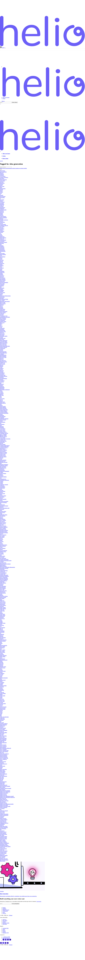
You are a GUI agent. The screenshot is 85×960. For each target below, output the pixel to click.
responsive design (3, 242)
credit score (2, 718)
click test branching (4, 757)
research (1, 227)
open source (2, 333)
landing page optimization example (7, 796)
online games (2, 615)
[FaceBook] (6, 940)
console (1, 702)
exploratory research (4, 484)
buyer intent (2, 811)
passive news (2, 667)
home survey (2, 512)
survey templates (3, 749)
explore (1, 483)
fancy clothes (2, 649)
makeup (1, 585)
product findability (3, 730)
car (0, 633)
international (2, 658)
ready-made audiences (4, 753)
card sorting (2, 253)
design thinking (3, 237)
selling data (2, 783)
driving (1, 629)
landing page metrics (4, 792)
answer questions (3, 502)
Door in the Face (3, 345)
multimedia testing (3, 514)
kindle (1, 697)
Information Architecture (5, 389)
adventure (2, 686)
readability (2, 290)
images (1, 767)
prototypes (2, 263)
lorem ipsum (2, 292)
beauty (1, 672)
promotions (2, 424)
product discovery (3, 763)
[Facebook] (3, 943)
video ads (2, 731)
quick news (2, 700)
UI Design (2, 313)
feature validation (3, 842)
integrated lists (3, 587)
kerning (1, 261)
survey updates (3, 528)
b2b (0, 829)
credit (1, 713)
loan (1, 619)
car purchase (2, 627)
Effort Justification (3, 340)
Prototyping (2, 296)
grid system (2, 283)
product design (3, 319)
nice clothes (2, 651)
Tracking (1, 314)
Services (4, 913)
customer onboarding (4, 814)
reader (1, 696)
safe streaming (3, 637)
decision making (3, 456)
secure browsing (3, 706)
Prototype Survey (3, 453)
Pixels (1, 294)
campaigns (2, 417)
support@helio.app (6, 938)
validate (1, 472)
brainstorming (2, 251)
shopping (2, 426)
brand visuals (2, 839)
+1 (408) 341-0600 (6, 936)
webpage (2, 393)
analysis (1, 221)
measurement (2, 491)
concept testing (3, 224)
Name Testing (2, 431)
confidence (2, 673)
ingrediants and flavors (4, 480)
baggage (1, 664)
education (2, 243)
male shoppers (3, 640)
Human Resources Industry (5, 563)
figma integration (3, 769)
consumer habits (3, 853)
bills (1, 715)
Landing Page (2, 439)
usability (1, 195)
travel (1, 657)
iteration (1, 218)
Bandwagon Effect (3, 342)
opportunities (2, 486)
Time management (3, 311)
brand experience (3, 179)
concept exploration (4, 827)
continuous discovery (4, 823)
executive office (3, 562)
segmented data (3, 740)
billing (1, 540)
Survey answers (3, 534)
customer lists (2, 573)
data (1, 286)
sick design (2, 537)
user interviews (3, 360)
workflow (2, 553)
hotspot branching (3, 756)
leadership (2, 208)
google (1, 780)
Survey (1, 305)
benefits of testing (3, 802)
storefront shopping (4, 677)
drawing (1, 365)
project (1, 538)
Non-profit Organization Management (7, 567)
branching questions (4, 530)
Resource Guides (5, 922)
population (2, 228)
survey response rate (4, 758)
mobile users (2, 725)
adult (1, 676)
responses (2, 762)
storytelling (2, 598)
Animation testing (3, 836)
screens (1, 369)
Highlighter (2, 387)
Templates (2, 427)
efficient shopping (3, 645)
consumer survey (3, 852)
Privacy (3, 930)
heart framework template (5, 790)
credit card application (4, 716)
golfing (1, 684)
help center (2, 186)
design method (3, 254)
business (1, 379)
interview (2, 358)
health (1, 620)
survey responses (3, 745)
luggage (1, 665)
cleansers (2, 584)
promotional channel (4, 505)
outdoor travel (2, 680)
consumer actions (3, 848)
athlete (1, 694)
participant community (4, 576)
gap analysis (2, 857)
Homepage (2, 388)
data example (2, 787)
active (1, 624)
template (1, 371)
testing (1, 264)
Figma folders (2, 771)
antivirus (1, 638)
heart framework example (5, 786)
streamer (1, 636)
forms (1, 269)
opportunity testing (3, 844)
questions (2, 377)
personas (1, 552)
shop (1, 678)
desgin (1, 405)
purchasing (2, 496)
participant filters (3, 738)
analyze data (2, 493)
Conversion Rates (3, 341)
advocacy (2, 359)
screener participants (4, 575)
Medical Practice (3, 566)
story (1, 554)
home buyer (2, 618)
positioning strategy (4, 465)
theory (1, 323)
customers (2, 175)
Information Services (4, 568)
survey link (2, 589)
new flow (2, 524)
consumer (2, 381)
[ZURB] (42, 15)
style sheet (2, 339)
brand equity (2, 401)
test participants (3, 558)
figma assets (2, 770)
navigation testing (3, 834)
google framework (3, 785)
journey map (2, 847)
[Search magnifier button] (84, 49)
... (0, 169)
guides (1, 185)
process (1, 223)
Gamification (2, 348)
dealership (2, 634)
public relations (3, 582)
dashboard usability (4, 855)
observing (2, 332)
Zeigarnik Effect (3, 351)
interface (1, 394)
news (1, 668)
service (1, 399)
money (1, 500)
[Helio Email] (3, 940)
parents (1, 710)
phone (1, 711)
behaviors (2, 210)
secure (1, 705)
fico (0, 721)
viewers (1, 539)
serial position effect (4, 409)
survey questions (3, 171)
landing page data (3, 795)
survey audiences (3, 759)
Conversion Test (3, 441)
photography (2, 604)
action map (2, 849)
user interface (2, 256)
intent (1, 494)
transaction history (3, 544)
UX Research (5, 911)
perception (2, 178)
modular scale (2, 338)
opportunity (2, 248)
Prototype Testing (3, 452)
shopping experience (4, 464)
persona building (3, 476)
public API (2, 741)
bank (1, 611)
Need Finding (2, 444)
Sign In (3, 101)
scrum (1, 367)
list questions (2, 170)
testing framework (3, 799)
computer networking (4, 559)
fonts (1, 266)
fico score (2, 722)
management (2, 207)
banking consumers (4, 858)
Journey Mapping (3, 449)
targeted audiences (3, 754)
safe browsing (2, 708)
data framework (3, 798)
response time (2, 375)
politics (1, 670)
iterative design (3, 597)
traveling (1, 663)
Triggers (1, 349)
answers (1, 533)
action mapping (3, 833)
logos (1, 510)
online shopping (3, 499)
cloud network (3, 592)
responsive (2, 275)
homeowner (2, 616)
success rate (2, 854)
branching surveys (3, 531)
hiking (1, 681)
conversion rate (3, 820)
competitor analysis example (5, 788)
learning (1, 184)
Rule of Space (3, 303)
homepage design (3, 837)
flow (1, 463)
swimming (2, 682)
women (1, 653)
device (1, 326)
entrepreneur (2, 250)
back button (2, 197)
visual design (2, 309)
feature (1, 414)
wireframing (2, 320)
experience (2, 374)
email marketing (3, 460)
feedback (2, 265)
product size (2, 504)
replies (1, 760)
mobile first (2, 272)
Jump (1, 599)
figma (1, 390)
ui (0, 198)
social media (2, 180)
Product (4, 907)
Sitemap (10, 915)
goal (1, 397)
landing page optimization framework (7, 797)
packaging (2, 509)
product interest (3, 473)
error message (2, 196)
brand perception (3, 408)
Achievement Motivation (5, 346)
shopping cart (2, 461)
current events (2, 671)
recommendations (3, 378)
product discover (3, 821)
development (2, 277)
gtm (0, 809)
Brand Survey (2, 448)
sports (1, 594)
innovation (2, 334)
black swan (2, 322)
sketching (2, 304)
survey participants (3, 577)
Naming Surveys (3, 432)
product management (4, 815)
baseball (1, 689)
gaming (1, 613)
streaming (2, 606)
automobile (2, 632)
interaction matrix (3, 361)
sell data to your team (4, 800)
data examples (3, 801)
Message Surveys (3, 436)
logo (1, 404)
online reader (2, 695)
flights (1, 661)
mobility (1, 274)
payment (1, 541)
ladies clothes (2, 656)
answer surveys (3, 522)
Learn (3, 912)
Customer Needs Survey (5, 445)
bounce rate (2, 812)
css (0, 233)
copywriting (2, 729)
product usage (2, 454)
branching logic (3, 529)
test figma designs (3, 776)
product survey (3, 455)
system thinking (3, 216)
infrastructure (2, 591)
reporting (2, 720)
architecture (2, 328)
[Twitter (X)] (8, 940)
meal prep (2, 625)
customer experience (4, 177)
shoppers (1, 506)
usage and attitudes (3, 850)
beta (1, 244)
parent (1, 712)
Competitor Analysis (4, 433)
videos (1, 547)
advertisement (2, 416)
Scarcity (1, 350)
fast (0, 644)
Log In (1, 160)
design (1, 190)
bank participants (3, 724)
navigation (2, 199)
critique (1, 191)
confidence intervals (4, 225)
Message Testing (3, 435)
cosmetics (2, 561)
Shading (1, 308)
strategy (1, 229)
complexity (2, 284)
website (1, 391)
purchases (2, 654)
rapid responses (3, 747)
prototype (2, 386)
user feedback (2, 548)
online (1, 643)
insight (1, 420)
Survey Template (3, 434)
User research (2, 176)
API (1, 743)
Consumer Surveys (3, 447)
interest (1, 474)
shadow (1, 385)
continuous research (4, 810)
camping (1, 683)
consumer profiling (3, 412)
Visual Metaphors (3, 352)
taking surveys (3, 523)
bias (1, 324)
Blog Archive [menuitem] (2, 861)
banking (1, 595)
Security (4, 931)
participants (2, 569)
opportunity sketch (3, 336)
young (1, 675)
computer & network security (5, 560)
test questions (2, 519)
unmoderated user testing (5, 317)
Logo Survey (2, 429)
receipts (1, 543)
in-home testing (3, 511)
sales (1, 425)
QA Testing (2, 300)
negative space (3, 331)
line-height (2, 288)
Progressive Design (4, 596)
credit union (2, 610)
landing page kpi (3, 794)
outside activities (3, 685)
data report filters (3, 735)
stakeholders (2, 782)
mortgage (2, 617)
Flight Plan (2, 600)
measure (1, 490)
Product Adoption (3, 347)
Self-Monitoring (3, 355)
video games (2, 614)
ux (0, 194)
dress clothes (2, 652)
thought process (3, 467)
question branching (3, 527)
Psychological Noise (4, 299)
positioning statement (4, 418)
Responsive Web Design (5, 301)
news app (2, 699)
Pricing (3, 98)
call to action (2, 363)
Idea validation (3, 840)
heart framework (3, 781)
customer (2, 206)
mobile (1, 273)
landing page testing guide (5, 806)
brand (1, 257)
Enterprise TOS (5, 932)
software (1, 245)
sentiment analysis (3, 376)
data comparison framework (5, 748)
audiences (2, 174)
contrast (1, 232)
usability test (2, 362)
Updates (4, 921)
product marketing (3, 807)
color (1, 255)
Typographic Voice (3, 315)
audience (1, 368)
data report (2, 733)
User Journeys (3, 451)
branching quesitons (4, 532)
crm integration (3, 586)
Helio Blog (4, 924)
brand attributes (3, 407)
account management (4, 413)
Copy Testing (2, 437)
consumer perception (4, 501)
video (1, 513)
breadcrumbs (2, 330)
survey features (3, 520)
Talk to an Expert (5, 97)
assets (1, 764)
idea (1, 396)
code (1, 234)
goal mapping (2, 279)
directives (2, 370)
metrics (1, 549)
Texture (1, 307)
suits (1, 648)
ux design (2, 203)
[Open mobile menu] (0, 151)
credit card (2, 609)
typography (2, 241)
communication (3, 240)
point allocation (9, 168)
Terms (3, 929)
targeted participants (4, 578)
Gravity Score (2, 603)
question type (18, 168)
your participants (3, 572)
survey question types (4, 750)
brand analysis (3, 403)
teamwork (2, 238)
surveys (1, 517)
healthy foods (2, 623)
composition (2, 222)
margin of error (3, 761)
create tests (2, 775)
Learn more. (39, 901)
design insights (24, 168)
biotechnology (3, 565)
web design (2, 202)
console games (3, 703)
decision (1, 457)
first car (1, 628)
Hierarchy (2, 384)
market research (3, 744)
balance (1, 200)
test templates (2, 515)
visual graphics (3, 605)
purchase (1, 181)
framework (2, 236)
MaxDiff (1, 172)
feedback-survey (3, 831)
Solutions (4, 908)
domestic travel (3, 666)
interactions (2, 183)
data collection (3, 546)
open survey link (3, 590)
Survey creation (3, 525)
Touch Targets (3, 312)
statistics (1, 518)
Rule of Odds (2, 302)
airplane (1, 662)
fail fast (1, 262)
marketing (2, 415)
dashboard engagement (4, 471)
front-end (2, 276)
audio (1, 768)
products (1, 475)
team (1, 193)
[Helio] (42, 45)
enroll (1, 258)
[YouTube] (10, 940)
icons (1, 327)
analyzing (2, 212)
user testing (2, 226)
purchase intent (3, 495)
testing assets (2, 766)
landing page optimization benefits (6, 804)
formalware (2, 647)
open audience (3, 588)
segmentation (2, 422)
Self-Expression (3, 356)
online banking (3, 608)
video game (2, 701)
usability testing (3, 321)
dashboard (2, 468)
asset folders (2, 772)
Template (2, 891)
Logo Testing (2, 428)
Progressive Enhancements (5, 295)
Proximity (2, 298)
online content (3, 607)
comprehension (3, 479)
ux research (2, 808)
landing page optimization (5, 791)
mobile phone (2, 709)
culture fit (2, 205)
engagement (2, 470)
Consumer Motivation (4, 446)
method (1, 214)
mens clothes (2, 646)
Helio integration (3, 742)
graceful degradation (4, 282)
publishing (2, 246)
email (1, 458)
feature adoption (3, 818)
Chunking (2, 353)
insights (1, 189)
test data (1, 779)
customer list (2, 571)
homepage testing (3, 838)
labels (1, 270)
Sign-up (1, 443)
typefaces (2, 267)
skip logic (2, 752)
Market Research (5, 909)
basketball (2, 690)
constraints (2, 231)
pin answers (2, 521)
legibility (1, 291)
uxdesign (2, 817)
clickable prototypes (4, 219)
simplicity (2, 285)
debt (1, 714)
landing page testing (4, 805)
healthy (1, 622)
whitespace (2, 485)
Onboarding (2, 442)
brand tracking (3, 406)
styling (1, 235)
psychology (2, 830)
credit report (2, 719)
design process (3, 168)
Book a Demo (5, 158)
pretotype (2, 825)
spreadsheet (2, 372)
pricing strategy (3, 419)
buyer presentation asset (4, 508)
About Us (4, 919)
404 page (2, 395)
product (13, 168)
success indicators (3, 550)
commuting (2, 630)
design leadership (3, 217)
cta (0, 252)
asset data (2, 778)
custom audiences (3, 580)
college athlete (3, 693)
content (1, 293)
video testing (2, 556)
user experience (3, 318)
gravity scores (2, 601)
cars (1, 626)
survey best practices (4, 751)
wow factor (2, 398)
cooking (1, 481)
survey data (2, 737)
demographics (2, 188)
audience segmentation (4, 843)
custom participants (4, 570)
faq (0, 503)
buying (1, 498)
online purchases (3, 655)
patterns (1, 213)
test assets (2, 777)
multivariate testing (3, 826)
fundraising (2, 581)
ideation (1, 366)
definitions (2, 204)
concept (1, 337)
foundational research (4, 845)
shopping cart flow (3, 462)
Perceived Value (3, 357)
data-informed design (4, 859)
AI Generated (2, 856)
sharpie (1, 400)
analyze (1, 492)
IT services (2, 557)
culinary (1, 482)
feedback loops (3, 551)
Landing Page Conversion (5, 438)
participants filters (3, 732)
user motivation (3, 828)
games (1, 687)
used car (1, 635)
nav (0, 423)
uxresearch (2, 816)
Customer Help (5, 928)
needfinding (2, 824)
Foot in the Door (3, 343)
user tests (2, 260)
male (1, 642)
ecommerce (2, 380)
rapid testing (2, 487)
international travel (3, 659)
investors (1, 726)
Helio (1, 187)
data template (2, 789)
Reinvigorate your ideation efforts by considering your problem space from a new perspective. (18, 894)
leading (1, 289)
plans (1, 542)
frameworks (2, 281)
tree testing (2, 835)
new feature (2, 535)
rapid (1, 489)
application (2, 247)
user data (1, 734)
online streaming (3, 639)
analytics (1, 215)
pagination (2, 329)
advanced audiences (4, 579)
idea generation (3, 466)
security (1, 704)
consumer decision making (5, 846)
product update (3, 728)
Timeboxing (2, 310)
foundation (2, 271)
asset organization (3, 773)
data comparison (3, 739)
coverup (1, 674)
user (1, 477)
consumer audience (4, 723)
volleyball (2, 692)
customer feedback (3, 819)
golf (1, 691)
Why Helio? (4, 920)
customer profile (3, 209)
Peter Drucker (2, 280)
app (0, 382)
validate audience (3, 410)
